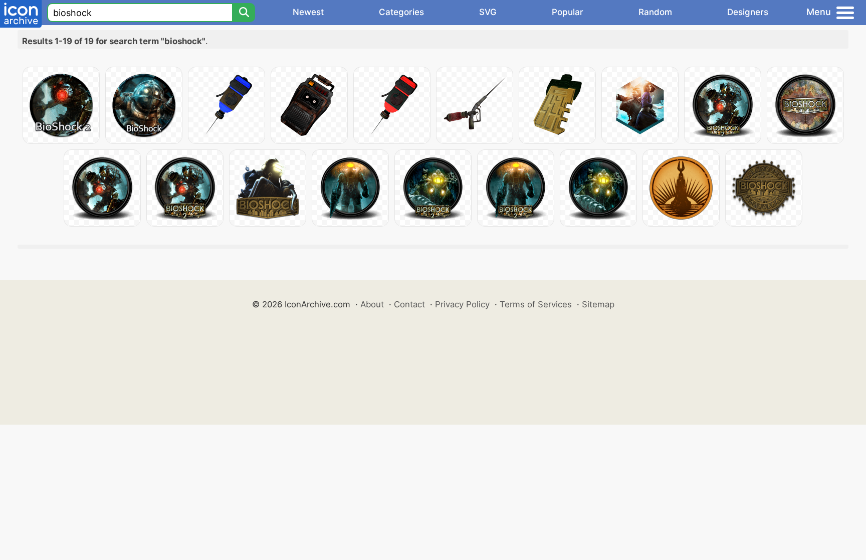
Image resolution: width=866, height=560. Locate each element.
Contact (409, 304)
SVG (488, 12)
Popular (567, 12)
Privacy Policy (462, 304)
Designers (747, 12)
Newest (308, 12)
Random (655, 12)
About (372, 304)
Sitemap (598, 304)
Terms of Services (536, 304)
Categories (401, 12)
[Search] (243, 12)
